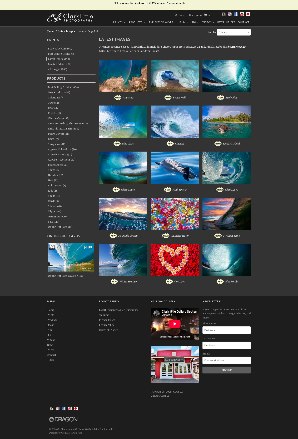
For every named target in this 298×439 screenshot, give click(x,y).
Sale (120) (53, 221)
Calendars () (55, 97)
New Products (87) (59, 92)
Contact (244, 22)
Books (50, 325)
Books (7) (53, 107)
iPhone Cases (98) (58, 118)
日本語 (50, 360)
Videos (208, 22)
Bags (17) (53, 139)
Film (184, 22)
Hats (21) (53, 180)
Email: (206, 353)
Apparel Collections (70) (62, 149)
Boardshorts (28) (58, 164)
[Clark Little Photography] (71, 17)
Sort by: (212, 32)
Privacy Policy (107, 320)
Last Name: (209, 338)
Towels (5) (54, 102)
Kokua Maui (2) (57, 185)
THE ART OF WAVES (162, 22)
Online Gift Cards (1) (60, 226)
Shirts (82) (54, 170)
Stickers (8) (55, 206)
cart (210, 14)
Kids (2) (52, 190)
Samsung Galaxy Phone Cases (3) (68, 123)
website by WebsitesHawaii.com (65, 433)
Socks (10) (54, 195)
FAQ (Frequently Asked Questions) (118, 310)
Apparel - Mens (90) (60, 154)
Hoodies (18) (55, 175)
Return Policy (106, 325)
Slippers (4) (54, 211)
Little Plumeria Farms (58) (63, 128)
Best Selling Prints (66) (61, 53)
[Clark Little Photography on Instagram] (224, 15)
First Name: (209, 323)
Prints (119, 22)
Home (50, 310)
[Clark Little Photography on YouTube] (242, 15)
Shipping (104, 315)
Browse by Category (60, 48)
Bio (195, 22)
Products (137, 22)
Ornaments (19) (57, 216)
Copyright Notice (108, 330)
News (220, 22)
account (196, 15)
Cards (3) (53, 201)
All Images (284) (57, 69)
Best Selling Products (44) (63, 87)
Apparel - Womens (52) (62, 159)
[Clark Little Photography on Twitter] (230, 15)
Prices (230, 22)
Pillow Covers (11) (58, 133)
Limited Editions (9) (59, 64)
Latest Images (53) (59, 59)
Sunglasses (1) (56, 144)
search (182, 15)
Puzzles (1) (54, 113)
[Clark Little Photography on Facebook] (236, 15)
